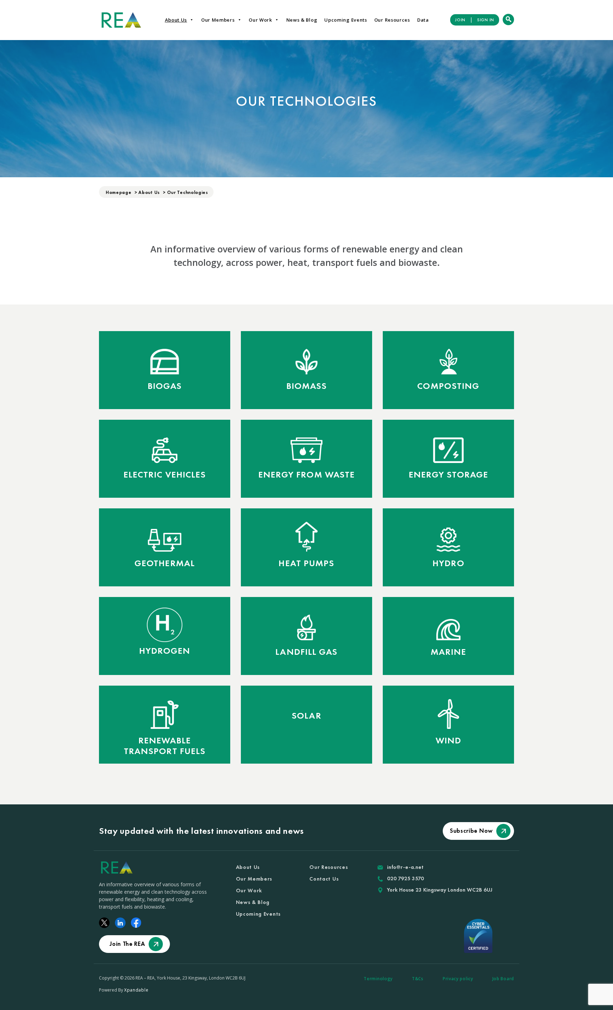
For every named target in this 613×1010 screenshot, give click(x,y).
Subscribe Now (471, 831)
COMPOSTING (448, 386)
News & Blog (301, 20)
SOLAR (306, 715)
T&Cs (418, 979)
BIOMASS (306, 386)
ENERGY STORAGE (448, 474)
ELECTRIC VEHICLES (164, 474)
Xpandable (136, 990)
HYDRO (448, 563)
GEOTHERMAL (164, 563)
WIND (448, 740)
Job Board (503, 979)
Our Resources (392, 20)
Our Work (260, 20)
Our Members (218, 20)
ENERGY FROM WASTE (306, 474)
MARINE (448, 652)
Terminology (378, 979)
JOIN (460, 20)
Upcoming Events (345, 20)
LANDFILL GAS (306, 652)
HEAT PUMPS (306, 563)
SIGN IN (485, 20)
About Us (176, 20)
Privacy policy (458, 979)
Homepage (119, 192)
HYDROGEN (164, 651)
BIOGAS (165, 386)
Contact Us (323, 878)
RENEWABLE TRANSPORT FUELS (165, 746)
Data (423, 20)
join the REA (127, 944)
